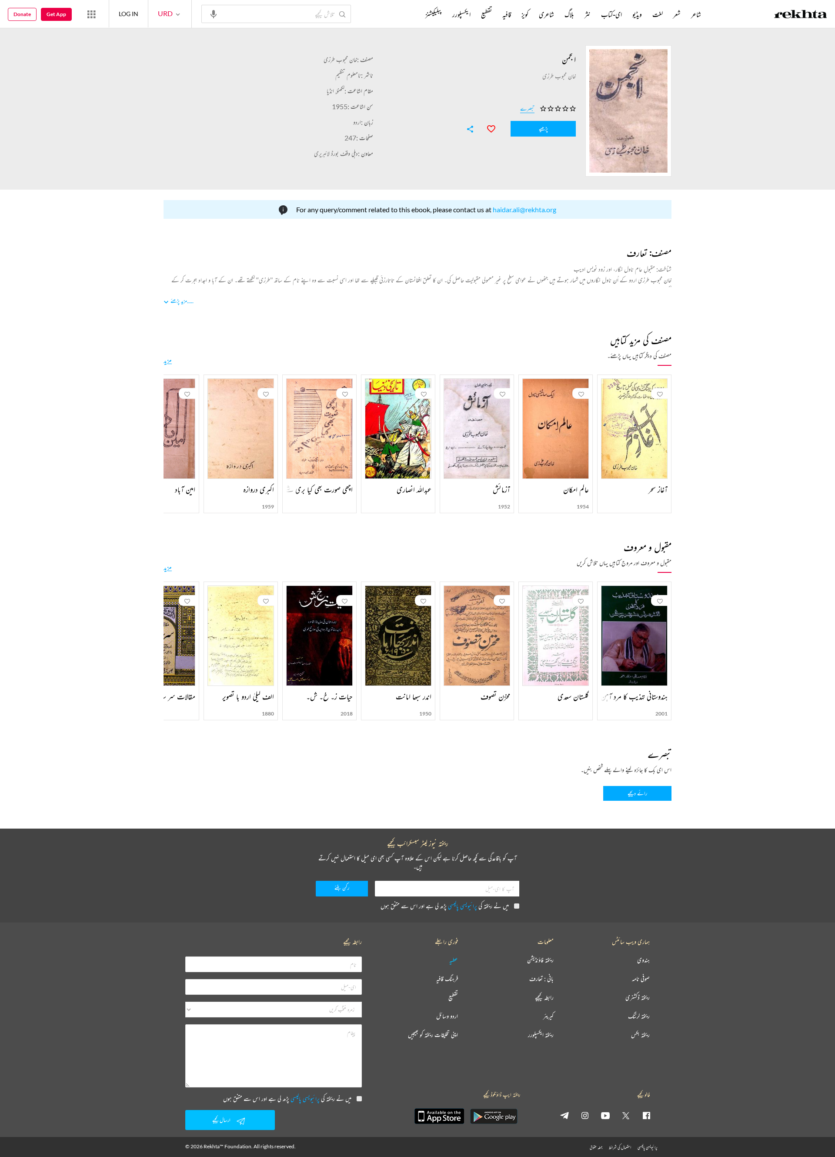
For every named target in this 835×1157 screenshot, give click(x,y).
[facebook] (646, 1115)
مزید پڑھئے (178, 300)
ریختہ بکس (640, 1035)
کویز (524, 14)
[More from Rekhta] (91, 14)
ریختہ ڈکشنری (637, 997)
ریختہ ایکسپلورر (541, 1035)
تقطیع (486, 14)
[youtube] (605, 1115)
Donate (22, 14)
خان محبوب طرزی (340, 59)
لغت (657, 14)
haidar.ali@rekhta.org (524, 209)
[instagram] (585, 1115)
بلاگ (569, 14)
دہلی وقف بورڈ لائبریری (336, 153)
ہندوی (643, 960)
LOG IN (128, 13)
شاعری (546, 14)
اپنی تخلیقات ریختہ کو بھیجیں (433, 1035)
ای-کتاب (611, 14)
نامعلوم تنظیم (348, 75)
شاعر (696, 14)
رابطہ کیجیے (544, 997)
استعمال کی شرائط (620, 1147)
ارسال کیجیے (221, 1120)
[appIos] (439, 1116)
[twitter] (626, 1115)
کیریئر (548, 1016)
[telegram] (564, 1115)
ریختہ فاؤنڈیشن (540, 960)
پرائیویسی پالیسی (462, 906)
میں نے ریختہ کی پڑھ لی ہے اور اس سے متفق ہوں (445, 906)
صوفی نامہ (641, 979)
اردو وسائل (447, 1016)
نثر (587, 14)
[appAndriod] (493, 1116)
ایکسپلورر (461, 14)
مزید (168, 360)
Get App (56, 14)
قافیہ (506, 14)
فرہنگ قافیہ (447, 979)
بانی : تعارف (541, 979)
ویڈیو (637, 14)
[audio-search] (213, 13)
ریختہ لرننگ (639, 1016)
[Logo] (801, 15)
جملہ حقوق (596, 1147)
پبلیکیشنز (433, 14)
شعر (677, 14)
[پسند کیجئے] (487, 128)
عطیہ (453, 960)
